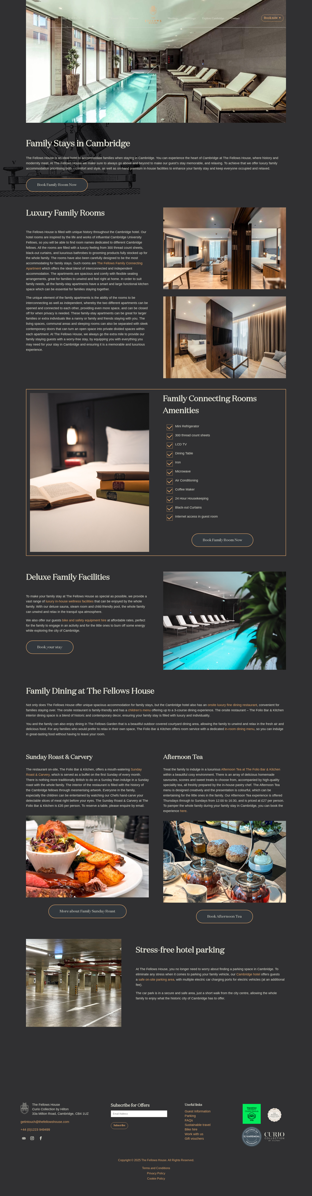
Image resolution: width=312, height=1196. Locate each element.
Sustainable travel (198, 1125)
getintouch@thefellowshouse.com (45, 1122)
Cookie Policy (156, 1178)
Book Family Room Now (57, 185)
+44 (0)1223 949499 (35, 1129)
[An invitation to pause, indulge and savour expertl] (133, 1076)
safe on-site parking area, (156, 979)
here (183, 811)
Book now (272, 18)
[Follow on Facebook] (46, 18)
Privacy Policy (156, 1173)
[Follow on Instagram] (37, 18)
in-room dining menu (239, 729)
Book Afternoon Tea (224, 916)
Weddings (190, 18)
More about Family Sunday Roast (87, 911)
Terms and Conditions (156, 1168)
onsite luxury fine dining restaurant (232, 705)
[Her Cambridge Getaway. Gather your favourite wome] (88, 1076)
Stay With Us (69, 18)
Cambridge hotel (248, 974)
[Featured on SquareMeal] (252, 1137)
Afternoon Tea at (233, 769)
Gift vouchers (194, 1138)
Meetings (173, 18)
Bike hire (191, 1129)
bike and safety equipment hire (84, 620)
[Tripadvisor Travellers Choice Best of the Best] (252, 1114)
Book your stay (49, 647)
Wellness (133, 18)
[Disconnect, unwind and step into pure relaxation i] (224, 1076)
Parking (190, 1116)
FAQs (189, 1120)
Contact (235, 18)
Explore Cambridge (213, 18)
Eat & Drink (94, 18)
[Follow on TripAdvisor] (29, 18)
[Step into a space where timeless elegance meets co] (42, 1076)
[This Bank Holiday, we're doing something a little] (179, 1076)
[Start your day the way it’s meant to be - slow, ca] (269, 1076)
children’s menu (139, 710)
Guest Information (198, 1111)
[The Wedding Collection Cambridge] (274, 1113)
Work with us (194, 1134)
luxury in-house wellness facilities (70, 601)
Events (114, 18)
